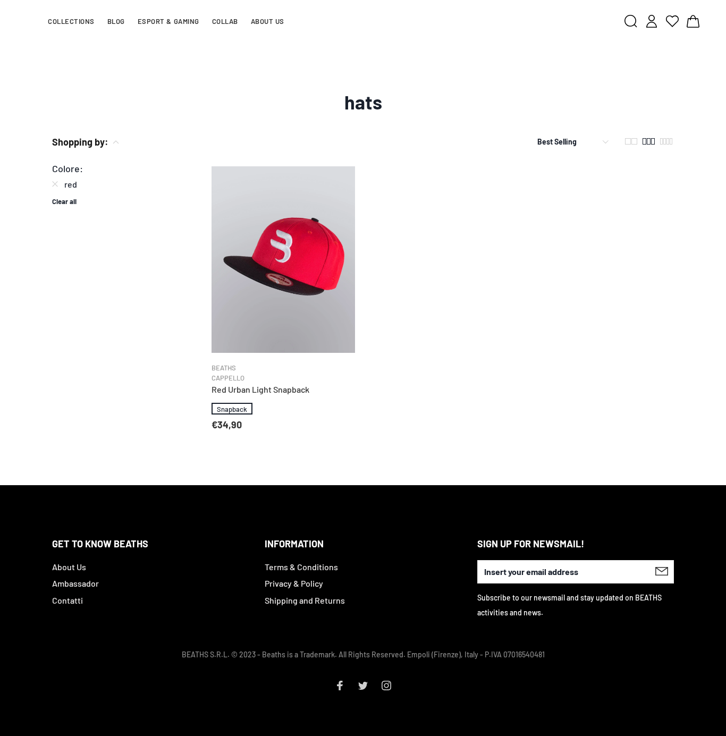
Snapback (232, 409)
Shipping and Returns (305, 600)
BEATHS (224, 367)
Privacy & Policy (294, 583)
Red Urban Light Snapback (260, 389)
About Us (69, 567)
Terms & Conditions (301, 567)
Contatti (67, 600)
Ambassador (75, 583)
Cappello (228, 378)
